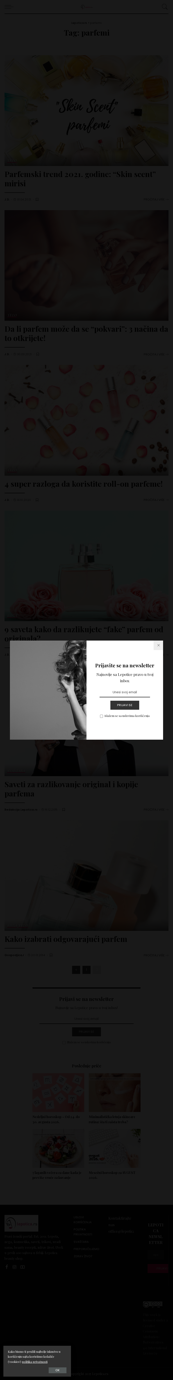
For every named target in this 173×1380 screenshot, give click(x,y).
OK (57, 1370)
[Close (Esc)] (158, 645)
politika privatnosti (35, 1362)
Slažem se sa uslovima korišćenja (127, 716)
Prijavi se (124, 705)
